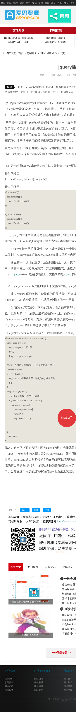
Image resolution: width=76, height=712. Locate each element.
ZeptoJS (62, 41)
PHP (26, 41)
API (19, 41)
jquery (25, 510)
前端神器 (38, 686)
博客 (72, 2)
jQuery (16, 274)
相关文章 (16, 567)
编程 (15, 2)
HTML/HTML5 (48, 53)
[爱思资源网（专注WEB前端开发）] (22, 14)
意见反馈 (9, 682)
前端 (9, 2)
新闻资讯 (50, 567)
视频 (47, 2)
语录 (41, 2)
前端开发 (18, 30)
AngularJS (50, 41)
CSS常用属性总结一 (30, 635)
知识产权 (9, 686)
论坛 (66, 2)
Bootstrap (51, 37)
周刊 (28, 2)
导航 (59, 2)
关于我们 (9, 678)
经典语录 (68, 567)
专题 (34, 2)
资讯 (22, 2)
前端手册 (38, 682)
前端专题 (38, 690)
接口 (47, 510)
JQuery (11, 41)
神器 (53, 2)
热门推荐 (33, 567)
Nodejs (61, 37)
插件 (36, 510)
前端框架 (56, 30)
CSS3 (17, 37)
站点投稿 (9, 690)
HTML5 (8, 37)
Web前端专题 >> (61, 652)
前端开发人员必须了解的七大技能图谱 (30, 602)
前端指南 (38, 678)
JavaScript (27, 37)
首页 (3, 2)
